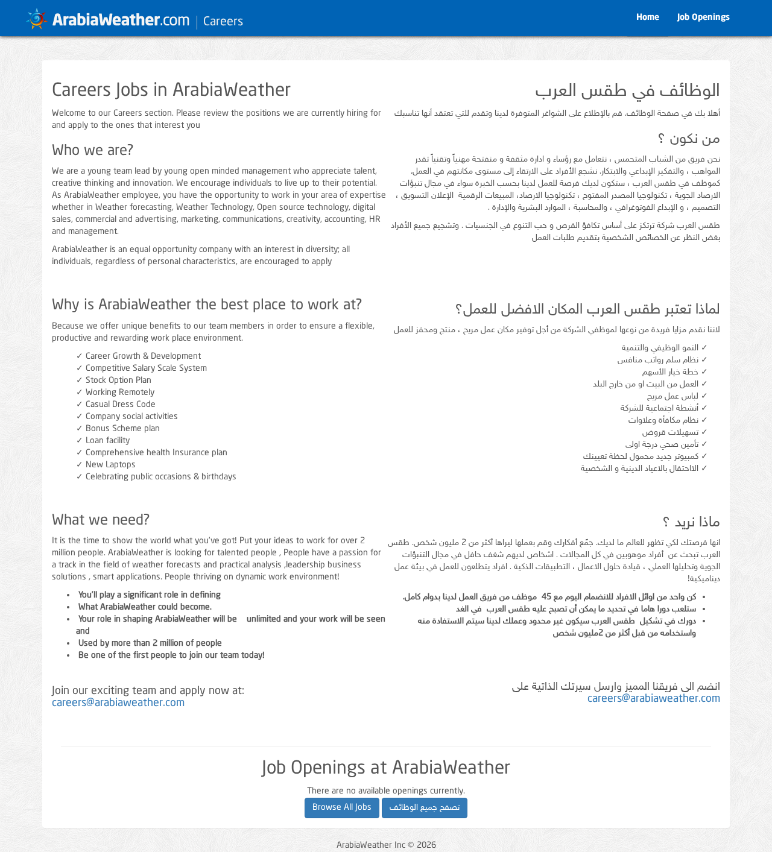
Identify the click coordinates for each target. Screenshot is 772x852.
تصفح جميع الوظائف (425, 808)
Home (647, 18)
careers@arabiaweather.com (118, 703)
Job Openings (703, 18)
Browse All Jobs (342, 808)
